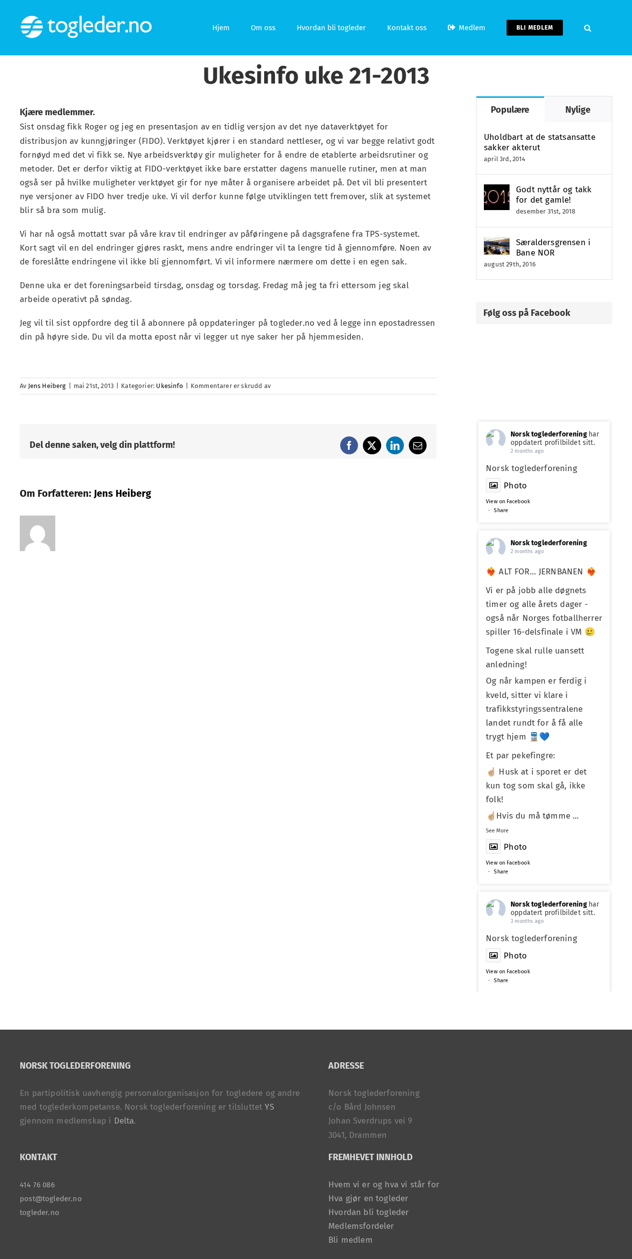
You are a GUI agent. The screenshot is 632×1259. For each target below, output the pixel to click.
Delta (124, 1121)
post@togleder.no (51, 1198)
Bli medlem (350, 1240)
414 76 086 (37, 1184)
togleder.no (39, 1212)
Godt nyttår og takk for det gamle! (554, 194)
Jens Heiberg (47, 386)
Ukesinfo (169, 386)
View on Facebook (508, 501)
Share (501, 510)
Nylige (578, 109)
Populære (510, 109)
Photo (515, 485)
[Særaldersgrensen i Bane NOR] (497, 244)
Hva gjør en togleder (368, 1198)
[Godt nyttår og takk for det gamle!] (497, 191)
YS (269, 1107)
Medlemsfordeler (361, 1226)
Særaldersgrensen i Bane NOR (553, 247)
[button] (587, 27)
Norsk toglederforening (549, 434)
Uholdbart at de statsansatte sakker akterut (539, 142)
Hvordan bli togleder (368, 1212)
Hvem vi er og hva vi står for (383, 1184)
